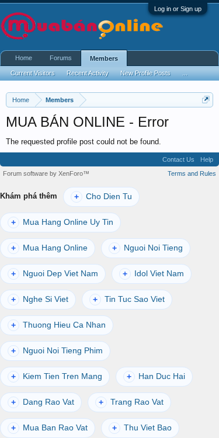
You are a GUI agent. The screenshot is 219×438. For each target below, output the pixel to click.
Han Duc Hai (156, 376)
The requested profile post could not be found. (83, 141)
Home (23, 57)
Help (206, 159)
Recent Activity (88, 73)
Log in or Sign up (177, 8)
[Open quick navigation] (206, 99)
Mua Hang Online (49, 248)
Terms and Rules (192, 173)
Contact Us (178, 159)
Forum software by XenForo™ (46, 173)
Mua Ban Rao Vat (49, 428)
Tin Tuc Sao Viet (129, 299)
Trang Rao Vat (131, 402)
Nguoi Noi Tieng (147, 248)
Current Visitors (33, 73)
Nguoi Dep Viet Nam (54, 274)
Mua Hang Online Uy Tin (62, 222)
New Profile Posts (145, 73)
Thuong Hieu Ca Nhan (58, 325)
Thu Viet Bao (142, 428)
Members (104, 58)
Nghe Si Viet (39, 299)
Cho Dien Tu (103, 196)
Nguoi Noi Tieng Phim (57, 351)
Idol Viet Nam (153, 274)
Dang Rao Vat (42, 402)
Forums (61, 57)
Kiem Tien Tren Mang (56, 376)
